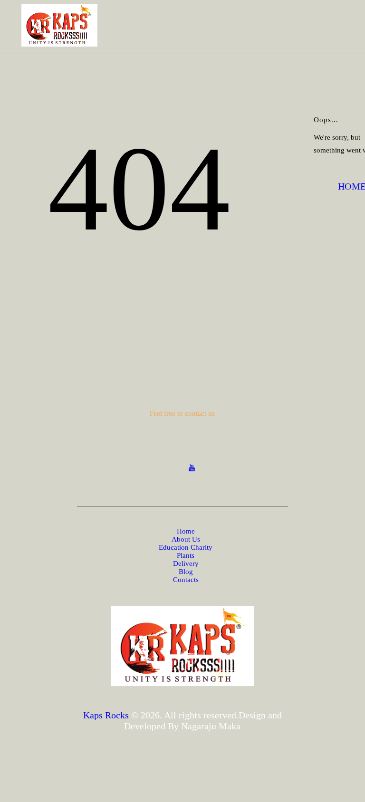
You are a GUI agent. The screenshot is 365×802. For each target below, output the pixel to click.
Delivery (186, 563)
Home (186, 531)
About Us (186, 539)
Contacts (186, 579)
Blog (186, 571)
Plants (185, 555)
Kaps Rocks (106, 715)
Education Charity (185, 547)
